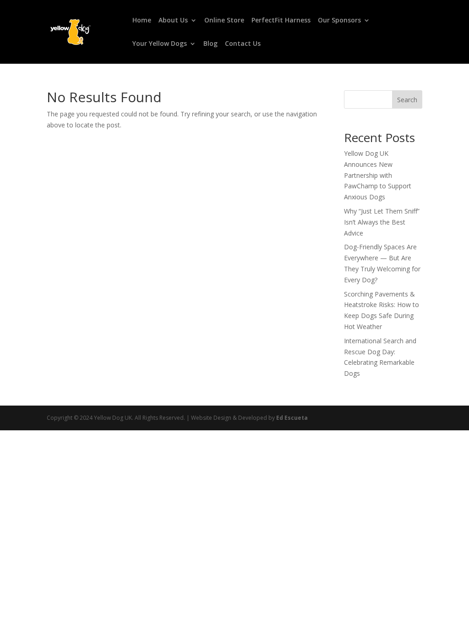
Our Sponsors (339, 20)
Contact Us (243, 44)
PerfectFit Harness (281, 20)
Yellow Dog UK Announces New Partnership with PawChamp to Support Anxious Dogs (377, 175)
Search (407, 99)
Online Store (224, 20)
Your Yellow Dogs (159, 44)
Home (141, 20)
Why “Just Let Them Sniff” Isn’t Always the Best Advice (382, 222)
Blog (210, 44)
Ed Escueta (292, 418)
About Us (173, 20)
